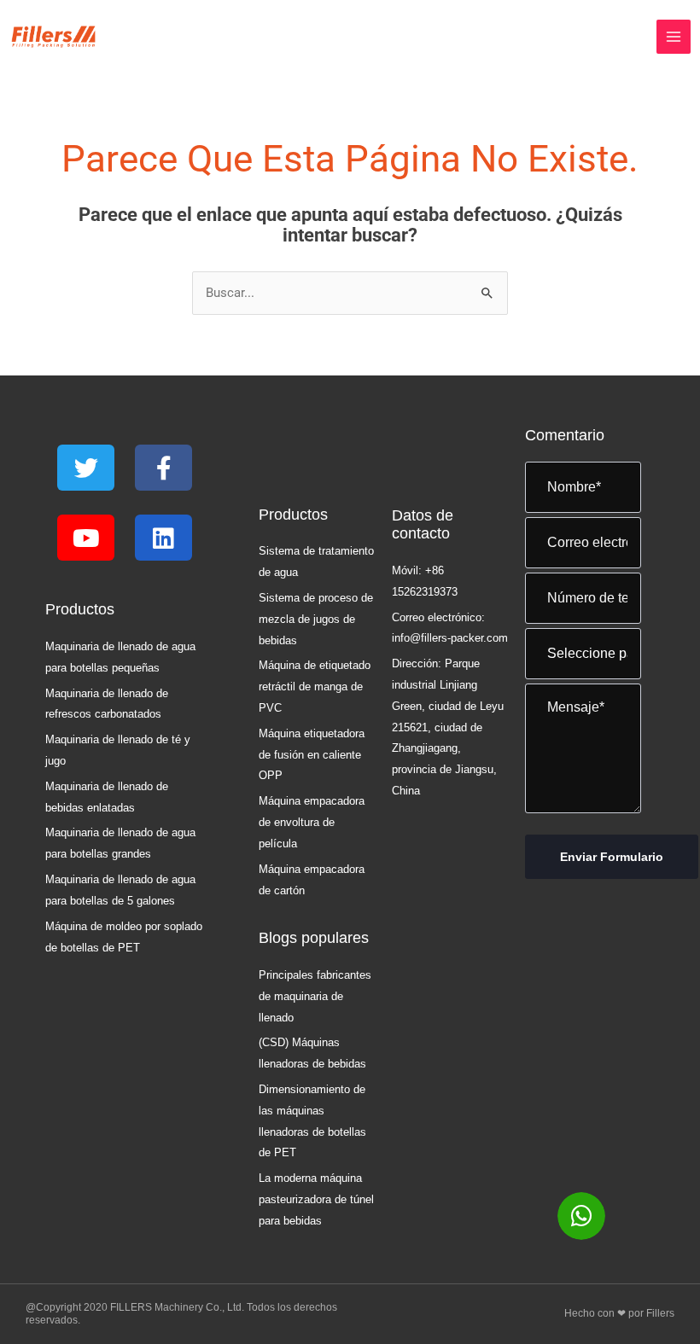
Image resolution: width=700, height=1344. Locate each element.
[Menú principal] (673, 37)
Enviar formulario (611, 857)
